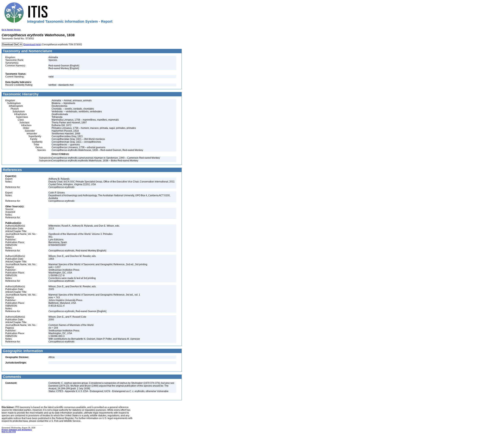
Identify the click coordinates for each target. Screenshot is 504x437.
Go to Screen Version (11, 30)
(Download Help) (32, 44)
